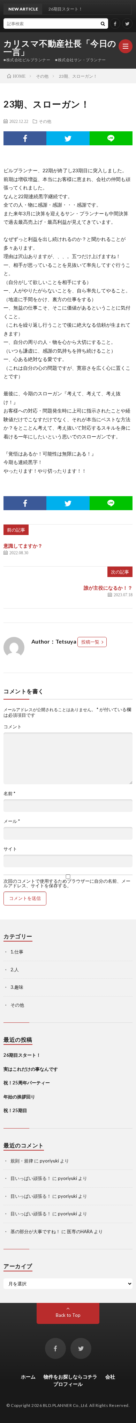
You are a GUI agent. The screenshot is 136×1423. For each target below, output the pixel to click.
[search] (103, 23)
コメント (12, 726)
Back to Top (68, 1315)
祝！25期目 (15, 1110)
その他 (45, 121)
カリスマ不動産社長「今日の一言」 (59, 47)
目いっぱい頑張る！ (30, 1178)
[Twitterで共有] (67, 138)
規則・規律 (21, 1161)
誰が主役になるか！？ (108, 588)
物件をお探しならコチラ (70, 1377)
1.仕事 (16, 952)
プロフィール (68, 1384)
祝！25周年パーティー (26, 1082)
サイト (10, 849)
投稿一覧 (90, 642)
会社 (110, 1377)
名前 (9, 793)
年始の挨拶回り (19, 1096)
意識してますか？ (23, 546)
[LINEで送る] (111, 138)
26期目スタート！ (22, 1055)
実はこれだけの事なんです (30, 1069)
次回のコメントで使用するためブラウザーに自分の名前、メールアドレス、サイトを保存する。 (66, 883)
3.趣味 (16, 987)
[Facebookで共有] (24, 138)
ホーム (28, 1377)
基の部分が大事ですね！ (35, 1231)
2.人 (14, 969)
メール (11, 821)
